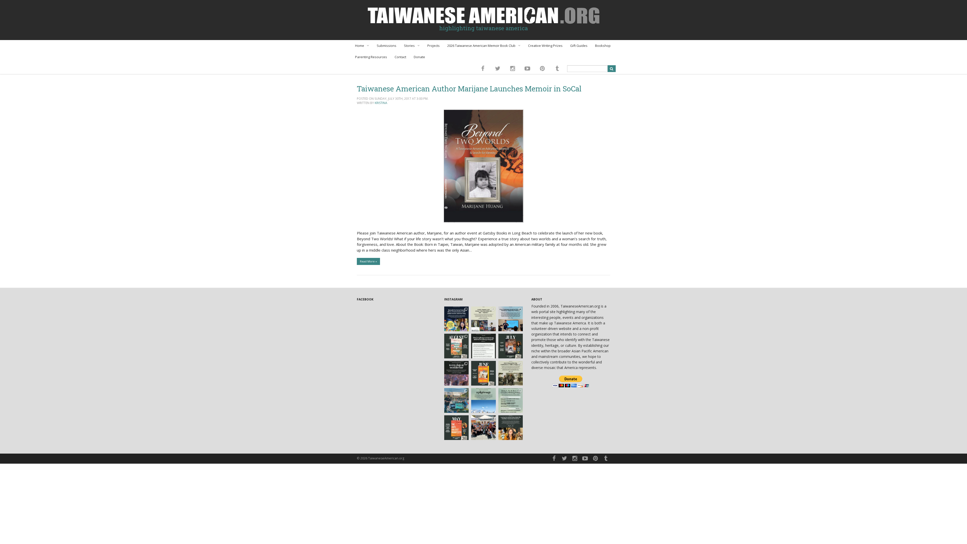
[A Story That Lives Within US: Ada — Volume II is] (483, 319)
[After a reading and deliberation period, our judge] (510, 400)
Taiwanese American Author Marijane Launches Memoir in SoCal (469, 88)
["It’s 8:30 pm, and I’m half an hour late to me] (456, 373)
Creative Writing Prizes (545, 45)
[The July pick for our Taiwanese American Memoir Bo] (510, 346)
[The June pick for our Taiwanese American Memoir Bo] (483, 373)
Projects (433, 45)
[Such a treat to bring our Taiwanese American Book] (456, 400)
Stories (409, 45)
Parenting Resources (371, 57)
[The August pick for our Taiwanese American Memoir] (456, 346)
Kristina (381, 103)
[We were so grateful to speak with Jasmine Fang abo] (456, 319)
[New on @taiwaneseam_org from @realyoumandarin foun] (510, 427)
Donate (419, 57)
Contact (400, 57)
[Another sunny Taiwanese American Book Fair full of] (483, 427)
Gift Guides (579, 45)
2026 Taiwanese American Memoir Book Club (481, 45)
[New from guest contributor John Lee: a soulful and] (510, 373)
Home (359, 45)
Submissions (386, 45)
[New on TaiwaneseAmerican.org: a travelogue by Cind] (483, 400)
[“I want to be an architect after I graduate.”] (483, 346)
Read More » (368, 261)
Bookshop (603, 45)
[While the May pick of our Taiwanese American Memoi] (456, 427)
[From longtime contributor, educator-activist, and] (510, 319)
